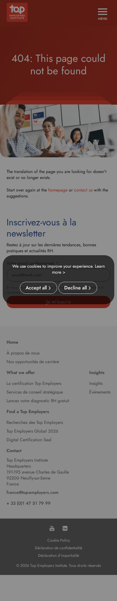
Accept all (36, 287)
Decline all (75, 287)
